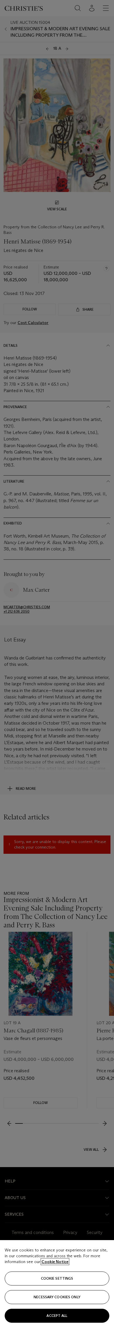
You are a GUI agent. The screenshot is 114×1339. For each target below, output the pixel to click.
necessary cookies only (57, 1297)
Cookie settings (57, 1278)
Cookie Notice (55, 1261)
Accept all (56, 1315)
